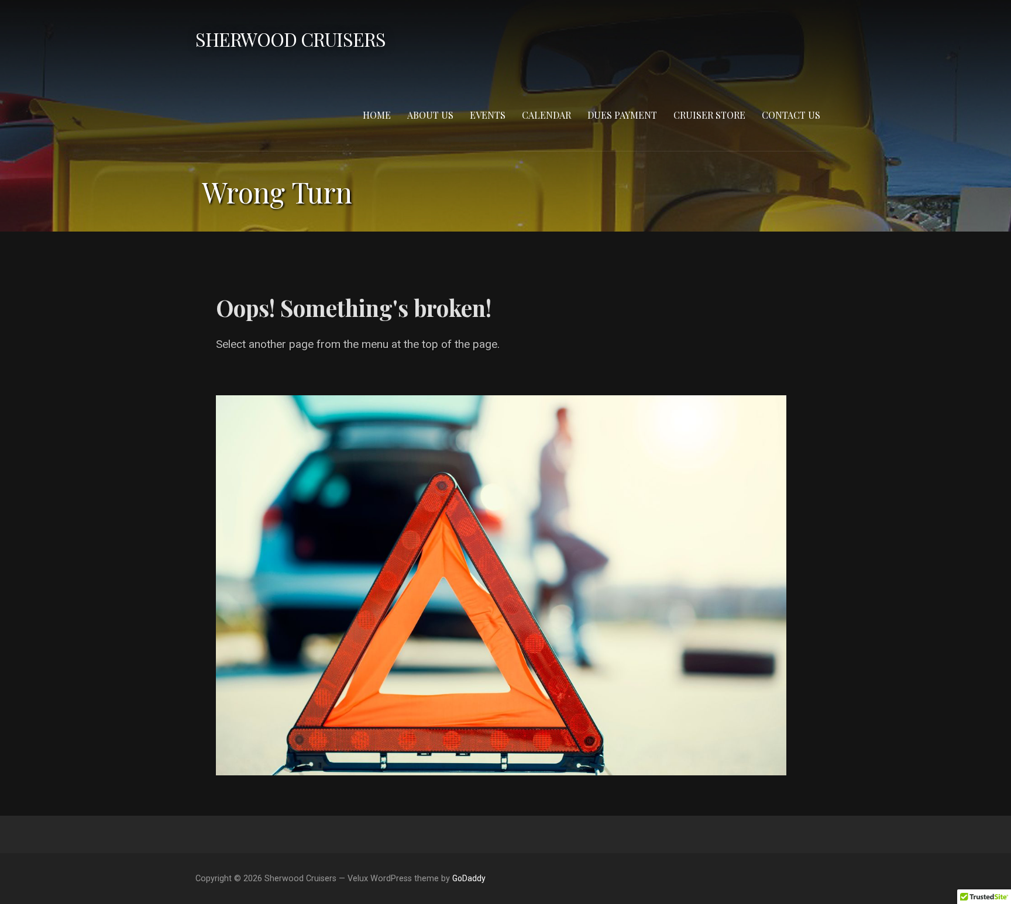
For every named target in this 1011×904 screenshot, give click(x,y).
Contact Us (791, 115)
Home (377, 115)
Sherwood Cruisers (290, 38)
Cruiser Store (709, 115)
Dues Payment (622, 115)
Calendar (546, 115)
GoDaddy (469, 878)
